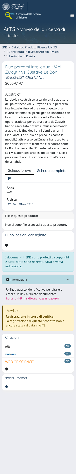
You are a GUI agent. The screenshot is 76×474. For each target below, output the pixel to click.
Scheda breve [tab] (19, 170)
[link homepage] (14, 6)
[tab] (10, 178)
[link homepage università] (23, 15)
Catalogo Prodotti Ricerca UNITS (34, 47)
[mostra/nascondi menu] (72, 15)
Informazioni (18, 279)
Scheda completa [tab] (52, 170)
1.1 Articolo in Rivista (20, 56)
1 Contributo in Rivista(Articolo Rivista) (33, 52)
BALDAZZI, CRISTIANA (25, 77)
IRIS (5, 47)
